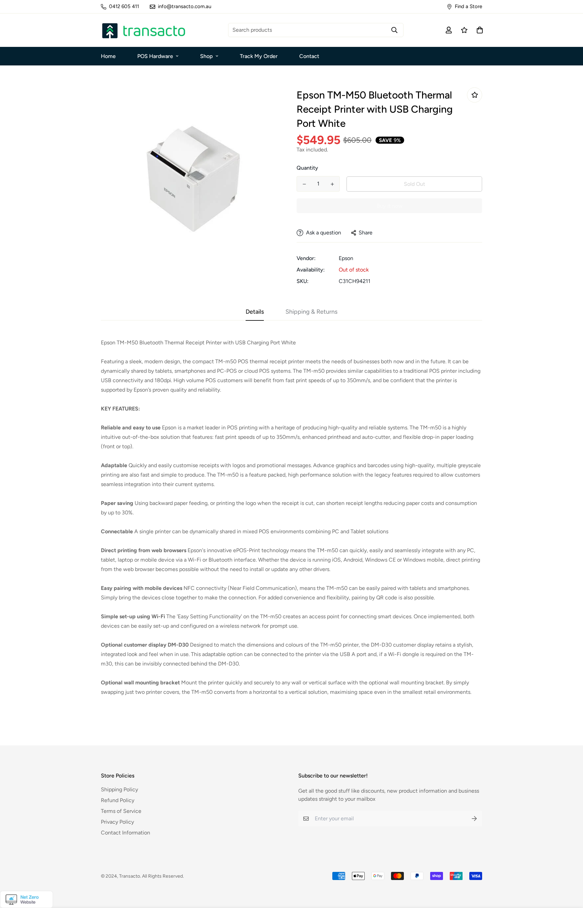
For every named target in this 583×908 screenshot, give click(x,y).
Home (108, 56)
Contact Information (125, 832)
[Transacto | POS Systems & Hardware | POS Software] (143, 30)
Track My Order (259, 56)
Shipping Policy (119, 789)
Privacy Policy (117, 822)
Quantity (307, 168)
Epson (346, 258)
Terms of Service (121, 811)
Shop (206, 56)
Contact (309, 56)
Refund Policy (117, 800)
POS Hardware (155, 56)
